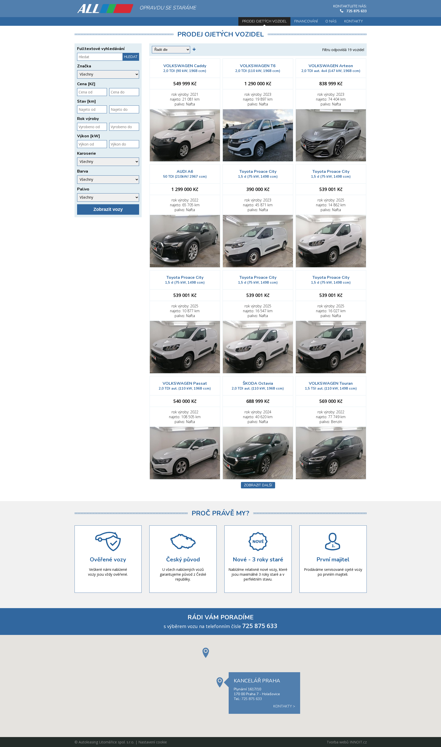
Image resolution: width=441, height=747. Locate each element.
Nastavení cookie (152, 742)
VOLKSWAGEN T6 (257, 68)
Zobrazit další (258, 485)
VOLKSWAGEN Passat (185, 386)
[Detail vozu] (185, 135)
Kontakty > (284, 706)
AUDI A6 (185, 174)
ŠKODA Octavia (258, 386)
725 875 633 (356, 11)
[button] (206, 653)
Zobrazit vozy (108, 209)
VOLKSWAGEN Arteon (330, 68)
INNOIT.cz (358, 742)
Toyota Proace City (258, 174)
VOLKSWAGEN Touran (331, 386)
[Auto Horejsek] (105, 8)
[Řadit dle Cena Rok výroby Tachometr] (196, 49)
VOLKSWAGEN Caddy (184, 68)
